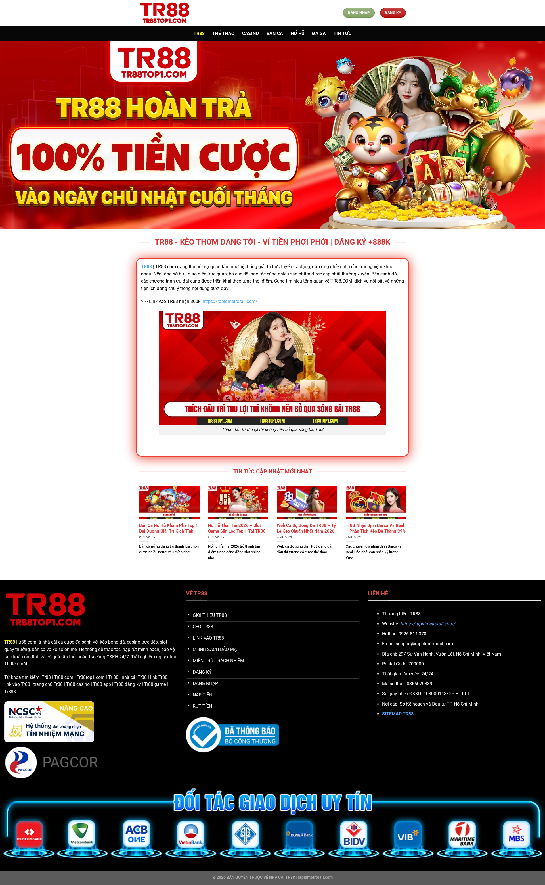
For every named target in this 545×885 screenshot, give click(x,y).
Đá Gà (319, 33)
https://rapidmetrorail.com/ (230, 301)
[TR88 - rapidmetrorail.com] (167, 13)
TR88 (199, 33)
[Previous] (138, 532)
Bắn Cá (275, 33)
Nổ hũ (298, 33)
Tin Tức (342, 33)
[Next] (407, 532)
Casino (250, 33)
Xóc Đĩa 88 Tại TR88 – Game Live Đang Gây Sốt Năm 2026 (374, 528)
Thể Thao (223, 33)
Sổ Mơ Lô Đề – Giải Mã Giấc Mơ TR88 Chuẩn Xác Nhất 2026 (303, 531)
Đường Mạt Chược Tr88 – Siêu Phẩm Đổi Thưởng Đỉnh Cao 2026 (168, 531)
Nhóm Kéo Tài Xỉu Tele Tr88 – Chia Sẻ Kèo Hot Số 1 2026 (236, 528)
